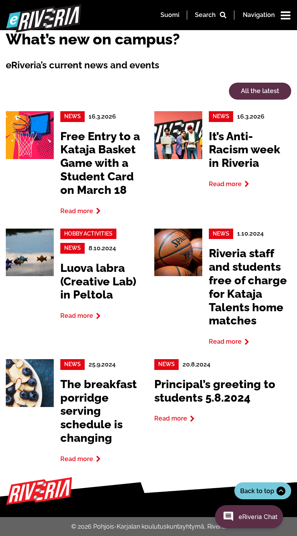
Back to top (257, 491)
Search (205, 15)
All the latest (260, 91)
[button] (249, 516)
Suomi (169, 15)
